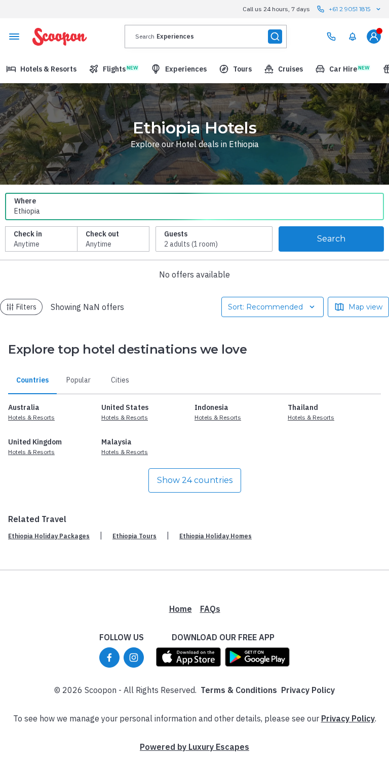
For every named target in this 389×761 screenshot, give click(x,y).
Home (180, 609)
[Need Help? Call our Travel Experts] (331, 36)
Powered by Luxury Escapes (194, 747)
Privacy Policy (308, 690)
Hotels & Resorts (31, 417)
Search (331, 239)
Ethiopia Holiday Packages (49, 536)
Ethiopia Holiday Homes (215, 536)
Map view (365, 307)
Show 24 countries (194, 480)
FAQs (210, 609)
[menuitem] (352, 36)
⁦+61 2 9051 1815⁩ (349, 9)
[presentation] (205, 36)
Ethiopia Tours (134, 536)
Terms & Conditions (239, 690)
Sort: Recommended (265, 307)
